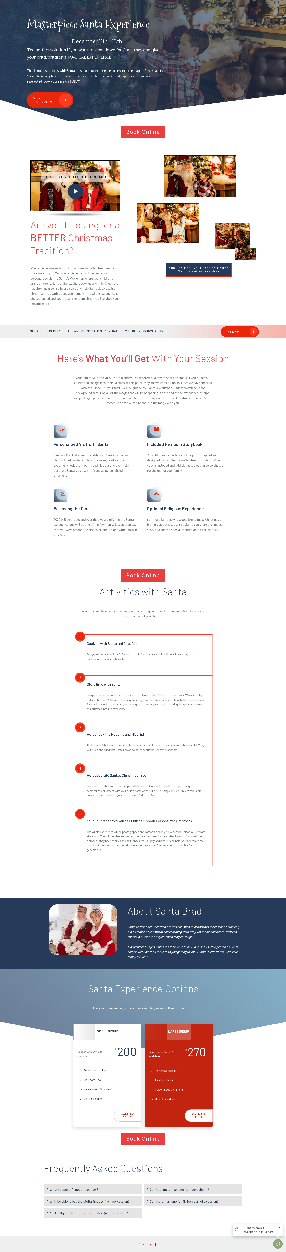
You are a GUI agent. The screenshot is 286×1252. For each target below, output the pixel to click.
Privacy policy (146, 1244)
